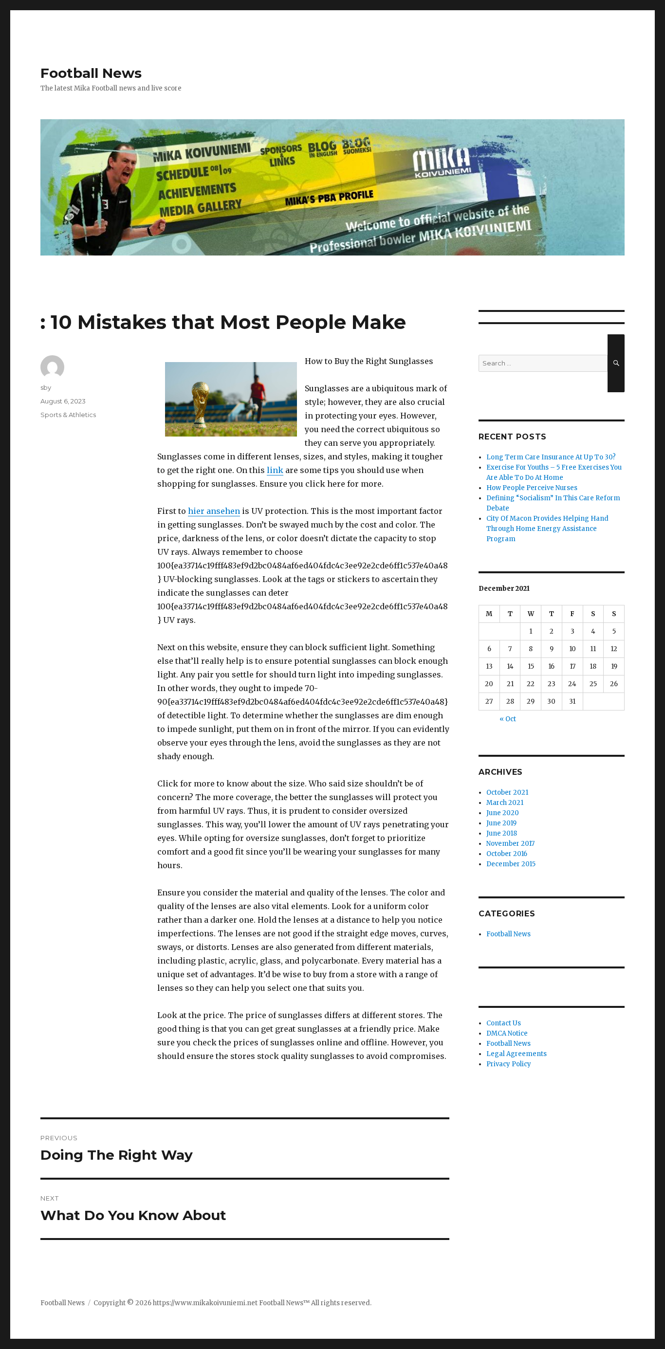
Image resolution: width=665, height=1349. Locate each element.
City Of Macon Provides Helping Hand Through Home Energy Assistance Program (547, 528)
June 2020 (502, 813)
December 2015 (511, 864)
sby (45, 387)
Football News (91, 73)
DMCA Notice (507, 1033)
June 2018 (501, 833)
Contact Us (503, 1023)
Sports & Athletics (68, 415)
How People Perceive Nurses (531, 488)
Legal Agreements (516, 1054)
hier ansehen (214, 511)
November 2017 (510, 843)
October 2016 (506, 854)
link (275, 470)
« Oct (507, 719)
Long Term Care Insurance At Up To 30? (551, 457)
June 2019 (501, 823)
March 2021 (504, 803)
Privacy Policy (508, 1064)
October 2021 (507, 792)
